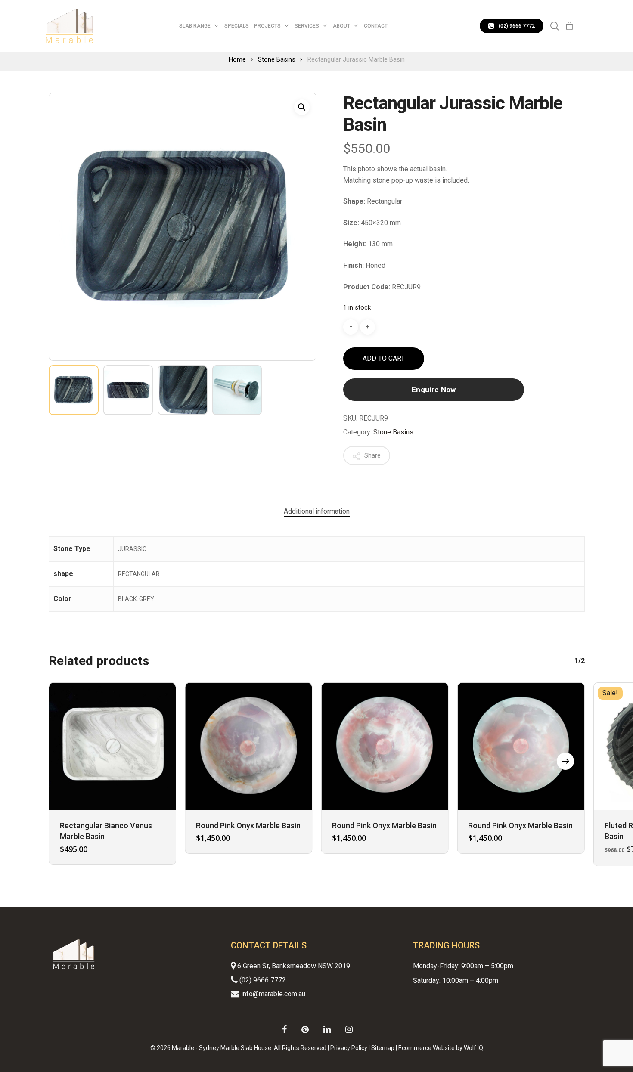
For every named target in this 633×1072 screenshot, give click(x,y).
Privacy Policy (348, 1047)
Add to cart (384, 358)
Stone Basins (276, 59)
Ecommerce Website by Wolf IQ (440, 1047)
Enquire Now (434, 389)
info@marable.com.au (272, 994)
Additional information (317, 511)
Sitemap (382, 1047)
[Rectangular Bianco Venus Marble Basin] (112, 746)
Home (237, 59)
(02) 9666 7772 (262, 980)
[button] (302, 107)
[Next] (565, 761)
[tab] (316, 511)
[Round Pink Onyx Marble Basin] (248, 746)
